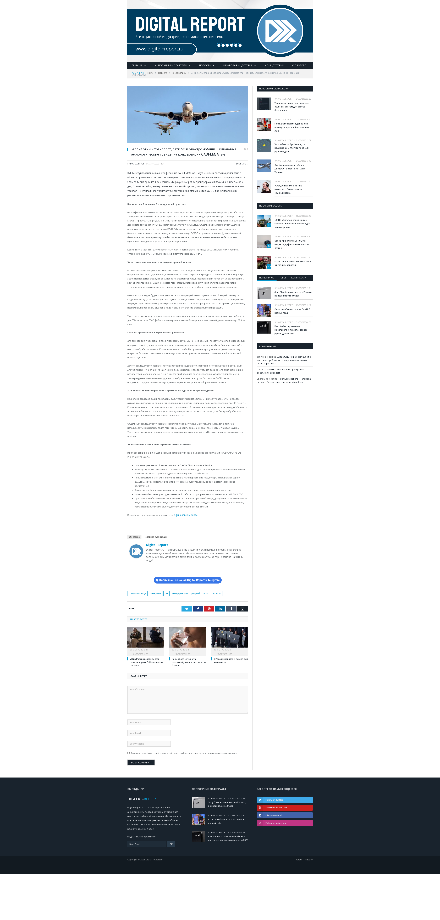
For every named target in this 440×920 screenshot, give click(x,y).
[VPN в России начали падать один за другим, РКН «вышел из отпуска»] (145, 638)
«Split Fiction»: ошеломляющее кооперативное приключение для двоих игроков (292, 223)
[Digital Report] (220, 30)
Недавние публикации (155, 536)
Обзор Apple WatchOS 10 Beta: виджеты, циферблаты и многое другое (291, 244)
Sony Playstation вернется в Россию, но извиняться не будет (293, 294)
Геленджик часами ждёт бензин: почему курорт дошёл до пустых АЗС (291, 127)
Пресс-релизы (241, 163)
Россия (212, 593)
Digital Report (138, 163)
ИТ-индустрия (274, 65)
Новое (283, 277)
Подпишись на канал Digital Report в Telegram (189, 579)
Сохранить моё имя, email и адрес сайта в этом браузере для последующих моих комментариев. (184, 752)
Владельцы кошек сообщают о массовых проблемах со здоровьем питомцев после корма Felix (284, 360)
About (299, 858)
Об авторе (134, 536)
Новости (205, 65)
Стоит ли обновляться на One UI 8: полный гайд (292, 311)
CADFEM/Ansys (137, 593)
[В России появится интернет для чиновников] (229, 638)
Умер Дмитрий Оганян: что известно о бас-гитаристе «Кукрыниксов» (288, 189)
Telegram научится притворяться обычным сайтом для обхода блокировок (291, 107)
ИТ (164, 593)
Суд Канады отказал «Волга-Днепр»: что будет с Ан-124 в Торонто (289, 169)
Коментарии (298, 277)
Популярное (266, 277)
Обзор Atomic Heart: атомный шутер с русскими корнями (293, 263)
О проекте (299, 65)
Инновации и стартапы (171, 65)
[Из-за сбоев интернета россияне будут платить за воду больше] (187, 638)
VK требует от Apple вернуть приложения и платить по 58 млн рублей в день (291, 148)
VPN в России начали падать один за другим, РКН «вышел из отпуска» (146, 661)
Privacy (309, 858)
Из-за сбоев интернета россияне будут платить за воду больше (189, 661)
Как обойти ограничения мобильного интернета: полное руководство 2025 (290, 330)
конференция (176, 593)
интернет (153, 593)
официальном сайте (185, 514)
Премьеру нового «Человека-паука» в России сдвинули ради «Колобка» (284, 380)
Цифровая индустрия (237, 65)
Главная (137, 65)
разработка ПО (196, 593)
